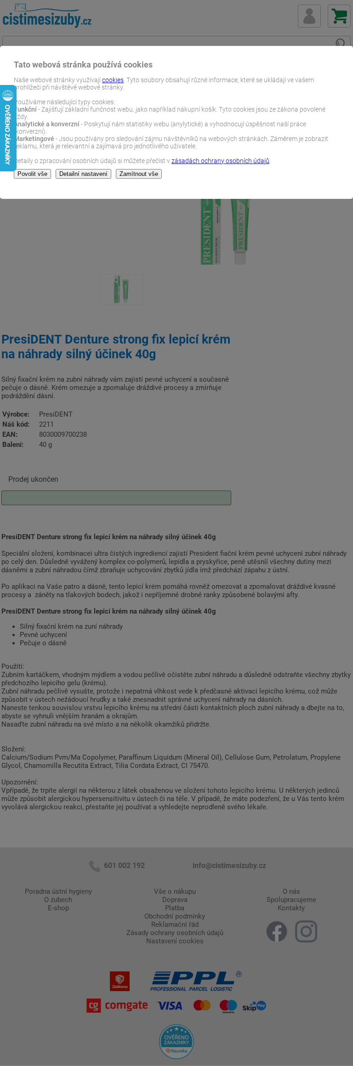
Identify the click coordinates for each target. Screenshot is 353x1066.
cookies (113, 80)
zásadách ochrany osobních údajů (220, 160)
